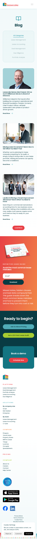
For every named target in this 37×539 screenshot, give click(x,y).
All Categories (18, 35)
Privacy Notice (18, 516)
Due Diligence (18, 53)
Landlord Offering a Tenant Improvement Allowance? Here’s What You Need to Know (18, 200)
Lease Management (18, 40)
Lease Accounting (18, 44)
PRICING (7, 454)
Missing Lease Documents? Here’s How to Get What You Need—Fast (18, 148)
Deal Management (19, 49)
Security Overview (18, 521)
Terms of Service (19, 518)
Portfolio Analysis (18, 57)
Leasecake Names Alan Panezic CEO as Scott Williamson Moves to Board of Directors (17, 94)
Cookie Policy (18, 520)
